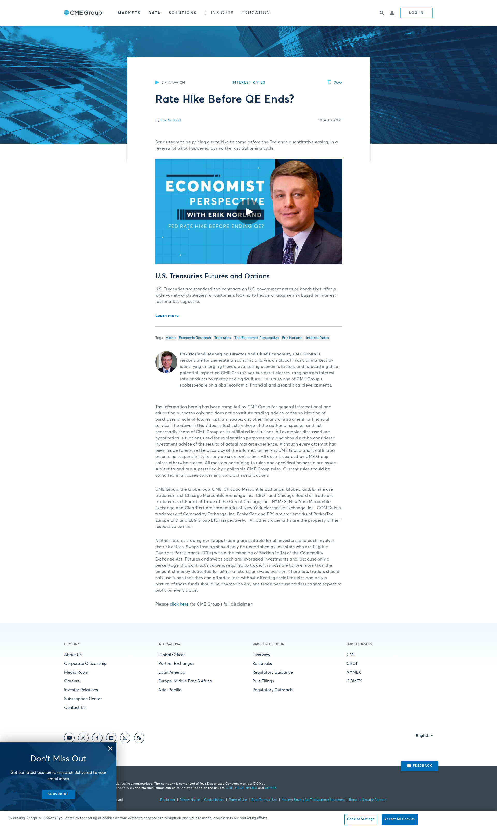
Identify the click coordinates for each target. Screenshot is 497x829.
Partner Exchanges (176, 663)
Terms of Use (238, 800)
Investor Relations (81, 690)
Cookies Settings (360, 819)
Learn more (167, 316)
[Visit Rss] (139, 739)
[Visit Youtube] (69, 739)
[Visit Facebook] (97, 739)
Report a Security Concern (367, 800)
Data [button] (154, 13)
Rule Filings (263, 681)
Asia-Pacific (169, 690)
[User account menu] (392, 13)
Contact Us (74, 708)
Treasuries (222, 338)
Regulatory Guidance (272, 672)
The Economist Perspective (256, 338)
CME (351, 655)
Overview (261, 655)
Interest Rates (317, 338)
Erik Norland (170, 120)
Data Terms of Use (264, 800)
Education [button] (256, 13)
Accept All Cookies (399, 819)
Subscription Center (83, 699)
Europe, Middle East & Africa (185, 681)
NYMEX (354, 672)
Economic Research (195, 338)
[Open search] (382, 13)
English (423, 735)
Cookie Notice (214, 800)
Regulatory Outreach (272, 690)
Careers (71, 681)
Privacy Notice (190, 800)
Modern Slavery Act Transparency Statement (313, 800)
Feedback (422, 765)
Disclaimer (167, 800)
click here (179, 604)
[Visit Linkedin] (111, 739)
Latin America (171, 672)
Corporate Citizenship (85, 663)
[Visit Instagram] (125, 739)
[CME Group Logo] (83, 13)
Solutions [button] (183, 13)
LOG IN (416, 13)
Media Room (76, 672)
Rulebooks (262, 663)
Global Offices (171, 655)
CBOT (352, 663)
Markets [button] (129, 13)
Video (171, 338)
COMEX (354, 681)
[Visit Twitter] (83, 739)
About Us (73, 655)
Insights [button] (222, 13)
